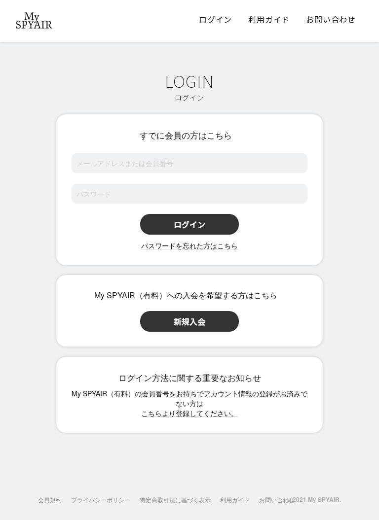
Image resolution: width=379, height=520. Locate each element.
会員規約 (50, 499)
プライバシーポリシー (100, 499)
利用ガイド (235, 499)
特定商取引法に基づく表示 (175, 499)
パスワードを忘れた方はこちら (189, 245)
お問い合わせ (277, 499)
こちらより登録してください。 (189, 413)
